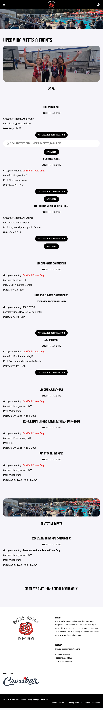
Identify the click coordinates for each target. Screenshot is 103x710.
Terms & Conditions (91, 702)
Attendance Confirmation (51, 135)
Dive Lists (51, 152)
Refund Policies (57, 702)
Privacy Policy (74, 702)
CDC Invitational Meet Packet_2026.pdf (35, 143)
